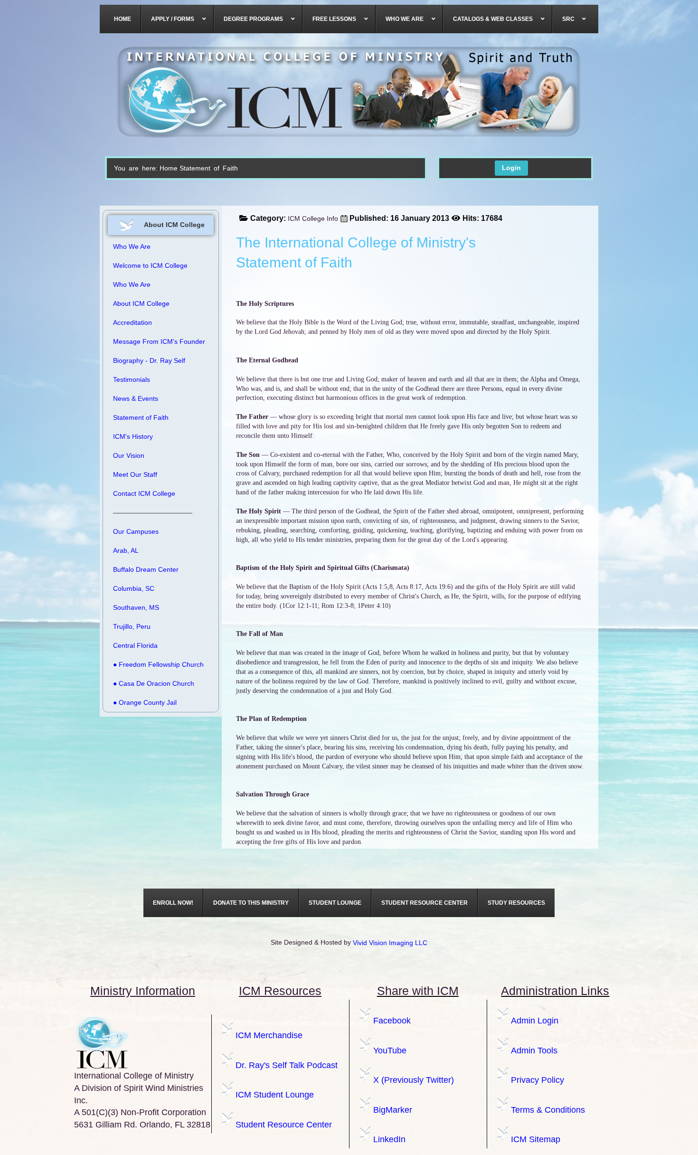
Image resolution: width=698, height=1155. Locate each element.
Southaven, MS (136, 607)
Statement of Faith (141, 417)
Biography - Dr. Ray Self (149, 360)
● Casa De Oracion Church (153, 683)
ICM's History (133, 436)
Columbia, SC (133, 588)
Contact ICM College (144, 493)
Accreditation (132, 322)
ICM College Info (313, 218)
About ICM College (141, 303)
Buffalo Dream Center (146, 569)
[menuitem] (122, 19)
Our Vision (128, 455)
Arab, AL (126, 550)
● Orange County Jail (145, 702)
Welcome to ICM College (150, 265)
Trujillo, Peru (132, 626)
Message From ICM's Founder (159, 341)
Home (169, 168)
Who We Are (132, 284)
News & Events (135, 398)
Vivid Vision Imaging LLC (390, 943)
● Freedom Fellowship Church (158, 664)
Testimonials (131, 379)
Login (511, 167)
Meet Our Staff (135, 474)
